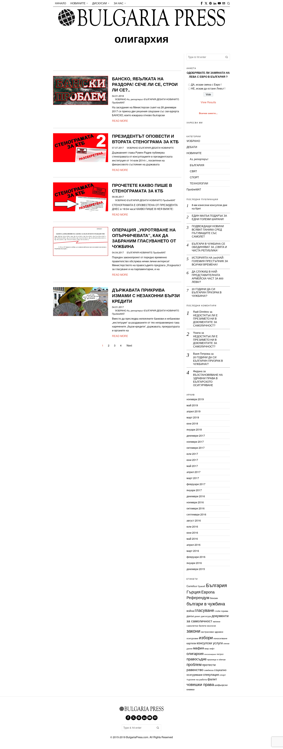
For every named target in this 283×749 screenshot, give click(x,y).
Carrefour (192, 586)
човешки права (200, 684)
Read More (120, 121)
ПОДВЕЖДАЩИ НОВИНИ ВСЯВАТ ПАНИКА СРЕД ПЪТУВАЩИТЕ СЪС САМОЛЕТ (208, 231)
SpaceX (201, 586)
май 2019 (192, 405)
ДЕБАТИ (161, 99)
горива (224, 610)
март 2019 (193, 417)
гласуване (204, 610)
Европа (208, 592)
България (216, 584)
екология (211, 625)
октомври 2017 (196, 448)
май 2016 (192, 539)
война (190, 611)
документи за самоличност (208, 618)
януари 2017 (194, 490)
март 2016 (193, 551)
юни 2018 (192, 423)
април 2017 (193, 472)
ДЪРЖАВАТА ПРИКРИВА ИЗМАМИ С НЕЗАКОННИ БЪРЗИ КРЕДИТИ (146, 295)
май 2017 (192, 466)
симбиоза (208, 670)
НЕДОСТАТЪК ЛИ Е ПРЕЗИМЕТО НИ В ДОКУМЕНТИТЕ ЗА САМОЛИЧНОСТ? (205, 320)
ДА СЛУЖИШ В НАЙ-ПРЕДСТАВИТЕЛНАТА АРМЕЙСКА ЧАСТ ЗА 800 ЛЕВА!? (207, 277)
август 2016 (194, 520)
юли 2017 (192, 454)
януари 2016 (194, 563)
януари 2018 (194, 429)
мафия (198, 647)
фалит (212, 679)
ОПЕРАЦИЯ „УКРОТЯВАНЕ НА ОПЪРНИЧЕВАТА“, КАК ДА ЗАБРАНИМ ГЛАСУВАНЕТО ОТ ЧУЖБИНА (144, 238)
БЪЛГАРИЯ (150, 99)
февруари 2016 (196, 557)
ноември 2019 (195, 399)
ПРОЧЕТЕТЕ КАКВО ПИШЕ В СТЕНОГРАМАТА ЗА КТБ (142, 188)
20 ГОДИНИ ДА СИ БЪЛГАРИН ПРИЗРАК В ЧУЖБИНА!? (207, 292)
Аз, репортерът (135, 99)
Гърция (194, 592)
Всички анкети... (208, 113)
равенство (195, 669)
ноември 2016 (195, 502)
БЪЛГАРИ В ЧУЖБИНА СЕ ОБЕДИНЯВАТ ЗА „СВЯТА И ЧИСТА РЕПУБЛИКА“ (209, 247)
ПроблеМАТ (118, 102)
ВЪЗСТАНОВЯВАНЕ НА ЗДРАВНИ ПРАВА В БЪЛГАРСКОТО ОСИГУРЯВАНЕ (208, 380)
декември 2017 (196, 435)
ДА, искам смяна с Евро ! (206, 84)
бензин (214, 598)
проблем (194, 664)
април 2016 (193, 545)
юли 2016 (192, 526)
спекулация (211, 674)
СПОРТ (194, 177)
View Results (208, 102)
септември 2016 (196, 514)
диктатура (206, 616)
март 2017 (193, 478)
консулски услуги (210, 643)
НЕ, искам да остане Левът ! (208, 88)
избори (206, 637)
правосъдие (197, 658)
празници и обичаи (216, 659)
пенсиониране (210, 654)
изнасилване (220, 638)
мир (207, 648)
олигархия (195, 653)
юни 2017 (192, 460)
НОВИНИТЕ (172, 99)
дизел (197, 616)
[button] (226, 57)
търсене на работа (197, 679)
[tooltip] (202, 3)
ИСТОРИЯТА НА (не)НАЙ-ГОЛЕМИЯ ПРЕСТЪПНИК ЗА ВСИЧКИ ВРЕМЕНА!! (210, 261)
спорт (223, 674)
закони (193, 631)
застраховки (207, 631)
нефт (212, 648)
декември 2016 (196, 496)
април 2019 (193, 411)
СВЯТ (193, 171)
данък (190, 616)
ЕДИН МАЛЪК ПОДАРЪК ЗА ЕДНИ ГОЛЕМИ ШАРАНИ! (209, 217)
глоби (217, 610)
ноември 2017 (195, 441)
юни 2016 (192, 532)
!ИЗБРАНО (120, 99)
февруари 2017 (196, 484)
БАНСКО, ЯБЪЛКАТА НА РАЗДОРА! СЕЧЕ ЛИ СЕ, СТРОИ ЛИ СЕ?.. (145, 84)
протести (209, 664)
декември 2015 (196, 569)
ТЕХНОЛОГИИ (199, 183)
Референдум (198, 597)
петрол (220, 654)
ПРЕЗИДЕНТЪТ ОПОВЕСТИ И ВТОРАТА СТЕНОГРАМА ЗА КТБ (145, 138)
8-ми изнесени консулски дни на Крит (209, 206)
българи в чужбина (206, 604)
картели (191, 643)
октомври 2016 (196, 508)
